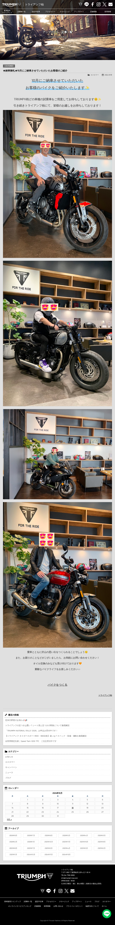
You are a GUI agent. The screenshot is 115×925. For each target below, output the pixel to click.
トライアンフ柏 (105, 695)
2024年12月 (31, 854)
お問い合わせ (58, 906)
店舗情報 (93, 12)
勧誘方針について (92, 906)
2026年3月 (102, 835)
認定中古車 (36, 12)
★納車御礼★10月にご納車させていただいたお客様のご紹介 (35, 70)
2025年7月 (31, 848)
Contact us (110, 4)
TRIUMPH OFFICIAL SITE (80, 4)
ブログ (8, 777)
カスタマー (95, 75)
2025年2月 (102, 848)
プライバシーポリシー (74, 906)
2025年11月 (66, 842)
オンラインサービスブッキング (19, 906)
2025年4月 (66, 848)
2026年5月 (66, 835)
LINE (86, 4)
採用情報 (108, 12)
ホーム (104, 906)
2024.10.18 (108, 75)
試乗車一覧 (22, 12)
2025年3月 (84, 848)
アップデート (79, 12)
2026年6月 (49, 835)
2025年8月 (13, 848)
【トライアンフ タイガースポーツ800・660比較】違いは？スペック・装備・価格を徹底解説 (46, 736)
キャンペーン (11, 767)
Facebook (92, 4)
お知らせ (9, 756)
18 (73, 807)
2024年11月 (49, 854)
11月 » (9, 819)
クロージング (65, 12)
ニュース (9, 772)
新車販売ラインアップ (12, 901)
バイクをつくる (58, 684)
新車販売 (7, 11)
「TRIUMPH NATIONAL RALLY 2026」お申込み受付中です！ (31, 730)
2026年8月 (13, 835)
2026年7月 (31, 835)
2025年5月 (49, 848)
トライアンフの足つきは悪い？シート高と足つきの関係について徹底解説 (37, 725)
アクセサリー (50, 12)
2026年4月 (84, 835)
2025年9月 (102, 842)
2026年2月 (13, 842)
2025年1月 (13, 854)
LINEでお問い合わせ (106, 913)
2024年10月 (66, 854)
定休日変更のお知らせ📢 (16, 720)
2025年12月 (48, 842)
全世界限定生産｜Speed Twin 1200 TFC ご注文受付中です (31, 741)
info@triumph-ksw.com (69, 878)
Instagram (98, 4)
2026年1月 (31, 842)
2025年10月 (84, 842)
